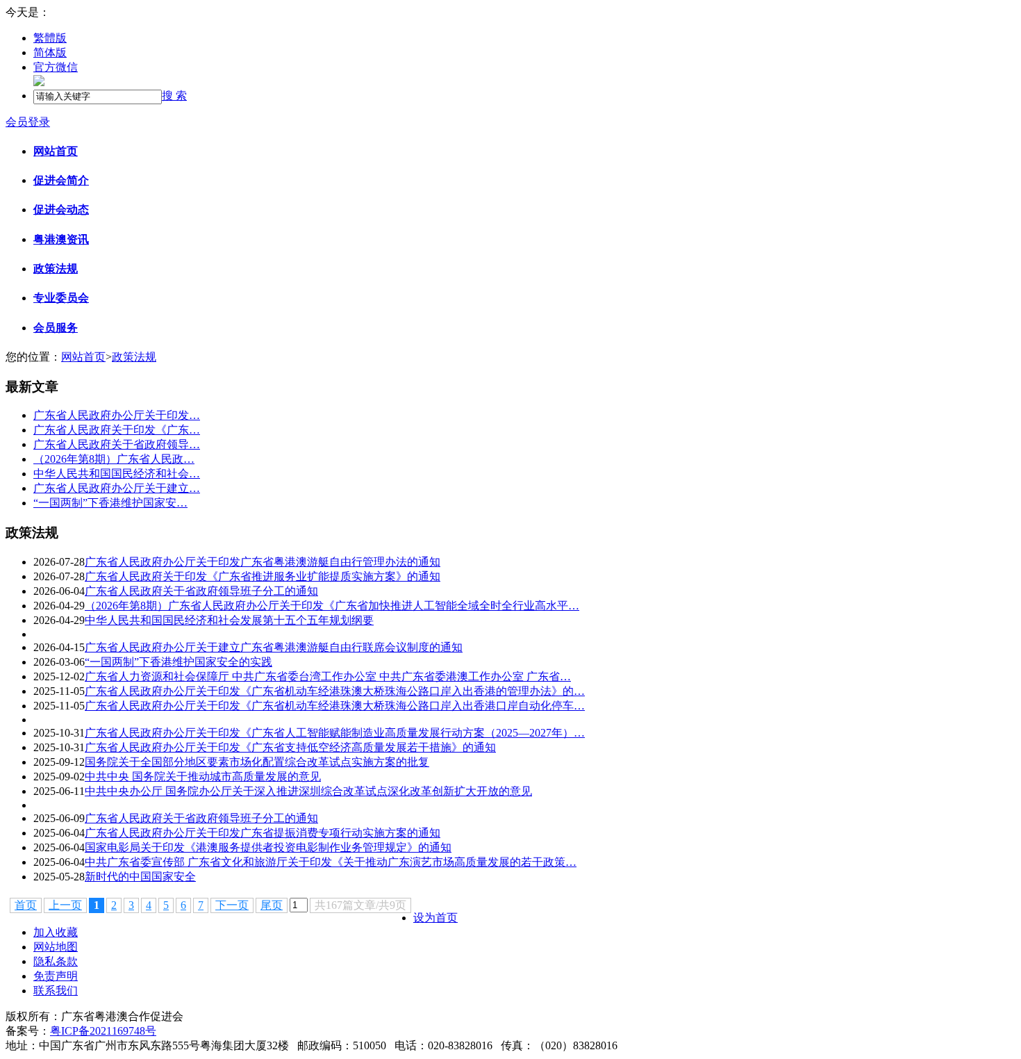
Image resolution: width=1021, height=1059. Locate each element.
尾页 (271, 905)
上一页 (65, 905)
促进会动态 (61, 209)
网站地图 (55, 947)
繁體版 (50, 38)
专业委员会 (61, 298)
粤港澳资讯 (61, 239)
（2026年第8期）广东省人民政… (113, 459)
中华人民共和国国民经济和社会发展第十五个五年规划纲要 (229, 620)
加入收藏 (55, 932)
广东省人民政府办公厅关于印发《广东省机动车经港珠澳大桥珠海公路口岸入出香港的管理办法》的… (335, 691)
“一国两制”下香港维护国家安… (110, 503)
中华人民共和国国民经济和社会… (116, 473)
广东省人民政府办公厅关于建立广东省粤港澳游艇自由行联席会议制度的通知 (274, 647)
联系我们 (55, 990)
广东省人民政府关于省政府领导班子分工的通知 (201, 591)
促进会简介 (61, 180)
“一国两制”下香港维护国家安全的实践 (178, 662)
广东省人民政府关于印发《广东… (116, 430)
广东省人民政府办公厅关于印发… (116, 415)
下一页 (232, 905)
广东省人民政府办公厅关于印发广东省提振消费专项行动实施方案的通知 (262, 833)
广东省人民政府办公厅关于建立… (116, 488)
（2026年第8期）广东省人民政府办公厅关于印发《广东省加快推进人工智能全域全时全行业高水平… (332, 605)
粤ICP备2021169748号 (103, 1031)
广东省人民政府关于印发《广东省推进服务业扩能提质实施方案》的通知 (262, 576)
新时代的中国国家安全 (140, 876)
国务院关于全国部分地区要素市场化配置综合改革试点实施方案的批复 (257, 762)
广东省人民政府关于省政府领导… (116, 444)
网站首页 (55, 151)
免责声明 (55, 976)
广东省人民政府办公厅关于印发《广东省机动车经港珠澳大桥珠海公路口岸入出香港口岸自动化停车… (335, 706)
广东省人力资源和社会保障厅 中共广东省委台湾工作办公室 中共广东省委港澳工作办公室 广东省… (328, 676)
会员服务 (55, 328)
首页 (26, 905)
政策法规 (55, 268)
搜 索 (174, 95)
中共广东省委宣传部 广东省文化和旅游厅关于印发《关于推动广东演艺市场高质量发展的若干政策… (330, 862)
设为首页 (435, 917)
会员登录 (28, 122)
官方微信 (55, 67)
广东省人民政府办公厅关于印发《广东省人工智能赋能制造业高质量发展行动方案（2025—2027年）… (335, 733)
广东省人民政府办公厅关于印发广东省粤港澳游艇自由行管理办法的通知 (262, 562)
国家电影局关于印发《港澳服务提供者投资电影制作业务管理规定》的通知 (268, 847)
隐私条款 (55, 961)
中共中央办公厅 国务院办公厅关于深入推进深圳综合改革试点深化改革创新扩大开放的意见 (308, 791)
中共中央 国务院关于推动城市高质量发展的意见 (203, 776)
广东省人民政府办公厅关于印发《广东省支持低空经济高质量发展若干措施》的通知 (290, 747)
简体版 (50, 52)
